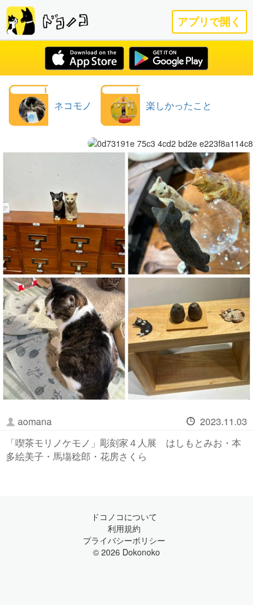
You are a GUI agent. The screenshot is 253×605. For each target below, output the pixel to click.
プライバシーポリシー (124, 540)
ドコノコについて (124, 516)
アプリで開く (209, 21)
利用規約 (124, 528)
